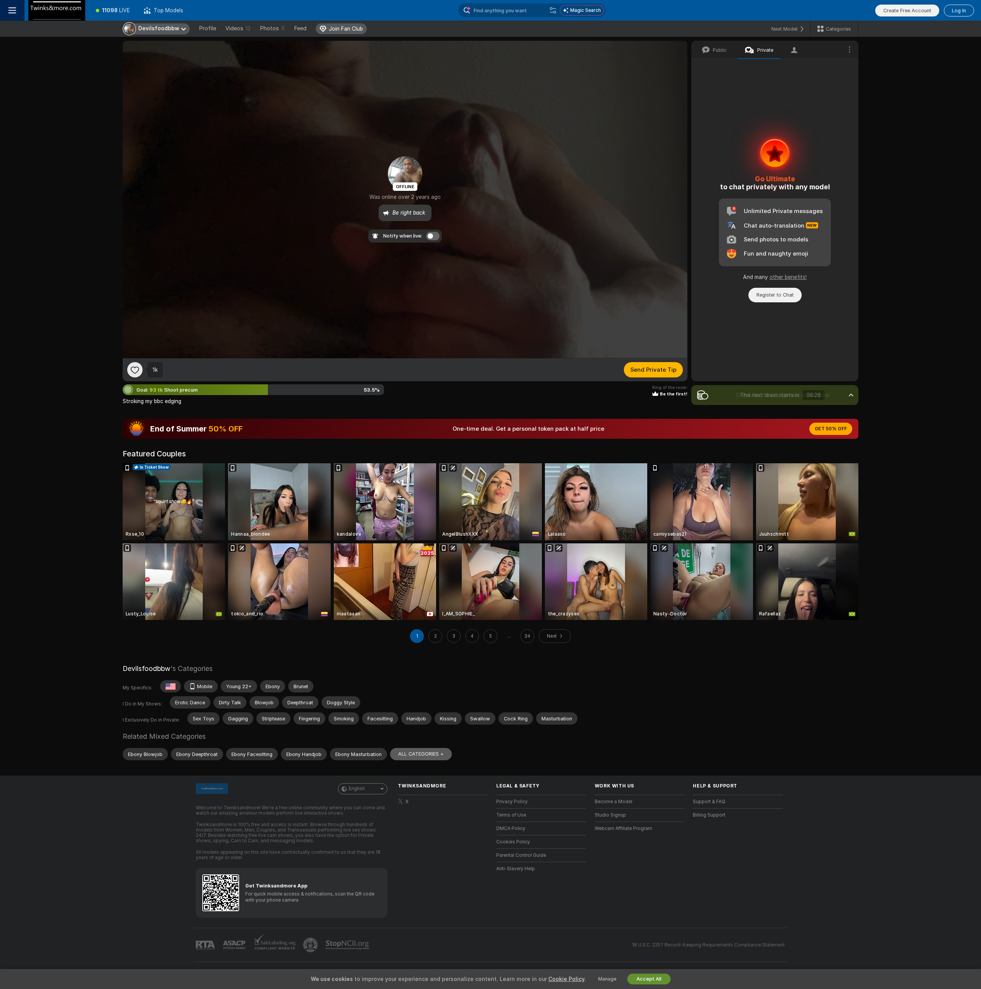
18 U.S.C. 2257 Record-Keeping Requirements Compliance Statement (708, 945)
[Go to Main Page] (57, 10)
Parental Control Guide (521, 855)
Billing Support (709, 815)
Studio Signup (610, 815)
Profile (207, 28)
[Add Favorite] (135, 369)
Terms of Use (511, 815)
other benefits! (788, 277)
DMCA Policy (510, 828)
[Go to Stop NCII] (348, 945)
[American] (170, 686)
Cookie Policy (566, 979)
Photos (272, 28)
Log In (959, 10)
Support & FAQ (709, 801)
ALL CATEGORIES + (421, 754)
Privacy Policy (512, 801)
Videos (238, 28)
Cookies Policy (513, 842)
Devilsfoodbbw (147, 668)
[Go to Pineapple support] (311, 945)
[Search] (553, 10)
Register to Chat (775, 295)
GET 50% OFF (831, 428)
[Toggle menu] (12, 10)
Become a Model (613, 801)
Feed (300, 28)
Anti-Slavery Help (515, 868)
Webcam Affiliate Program (623, 828)
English (357, 788)
